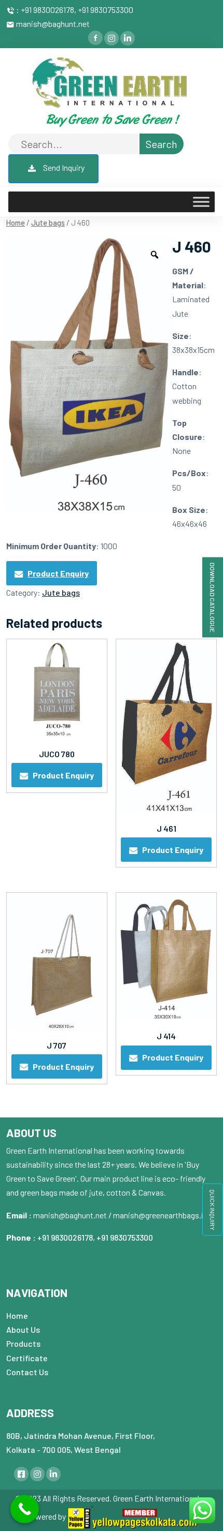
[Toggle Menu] (201, 202)
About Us (23, 1329)
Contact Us (27, 1372)
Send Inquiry (63, 167)
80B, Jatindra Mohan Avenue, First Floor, (80, 1435)
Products (23, 1343)
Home (15, 222)
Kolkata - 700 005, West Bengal (63, 1449)
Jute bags (48, 222)
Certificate (27, 1358)
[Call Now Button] (24, 1509)
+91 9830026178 (65, 1237)
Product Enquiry (58, 573)
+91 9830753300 (124, 1237)
